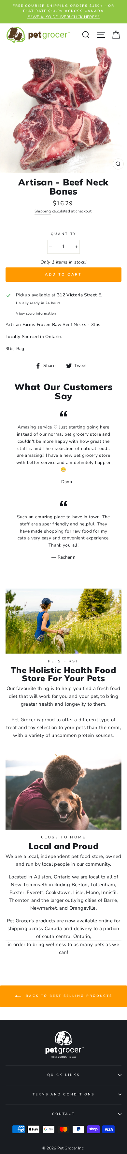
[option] (63, 11)
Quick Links (63, 1075)
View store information (36, 313)
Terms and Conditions (63, 1094)
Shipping (43, 211)
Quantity (63, 234)
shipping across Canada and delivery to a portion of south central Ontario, (63, 932)
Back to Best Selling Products (68, 996)
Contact (63, 1114)
